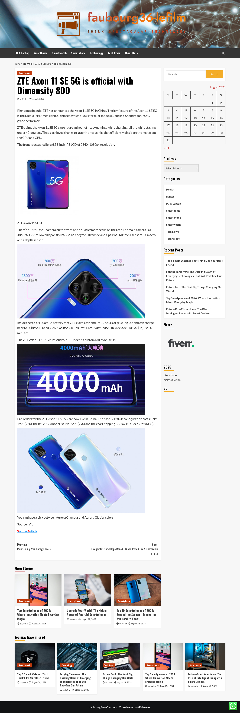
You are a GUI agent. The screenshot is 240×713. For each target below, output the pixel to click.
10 (168, 117)
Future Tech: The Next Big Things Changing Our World (194, 289)
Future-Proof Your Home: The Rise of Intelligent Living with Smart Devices (188, 311)
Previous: (34, 547)
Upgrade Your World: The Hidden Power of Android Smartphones (87, 612)
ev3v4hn (24, 99)
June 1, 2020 (38, 99)
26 (185, 132)
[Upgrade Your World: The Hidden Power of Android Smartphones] (87, 590)
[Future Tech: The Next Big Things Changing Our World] (120, 656)
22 (212, 125)
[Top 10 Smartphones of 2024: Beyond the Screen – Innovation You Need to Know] (137, 590)
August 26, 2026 (39, 623)
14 (203, 117)
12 (185, 117)
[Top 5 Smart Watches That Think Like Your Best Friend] (35, 656)
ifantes (170, 196)
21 (203, 125)
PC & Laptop (22, 53)
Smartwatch (59, 53)
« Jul (166, 148)
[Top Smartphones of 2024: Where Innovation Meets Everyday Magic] (38, 590)
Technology (96, 53)
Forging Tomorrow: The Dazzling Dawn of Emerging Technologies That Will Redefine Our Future (194, 276)
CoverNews (126, 707)
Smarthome (40, 53)
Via (31, 524)
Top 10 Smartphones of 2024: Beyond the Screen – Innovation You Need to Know (136, 614)
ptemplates (170, 375)
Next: (124, 549)
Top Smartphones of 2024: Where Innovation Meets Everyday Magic (38, 614)
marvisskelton (172, 379)
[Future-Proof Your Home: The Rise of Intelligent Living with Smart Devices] (205, 656)
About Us (130, 53)
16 (221, 117)
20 (195, 125)
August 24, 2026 (89, 619)
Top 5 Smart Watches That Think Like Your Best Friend (194, 262)
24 (168, 132)
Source (22, 524)
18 (177, 125)
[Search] (223, 53)
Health (170, 189)
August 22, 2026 (138, 623)
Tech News (114, 53)
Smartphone (78, 53)
